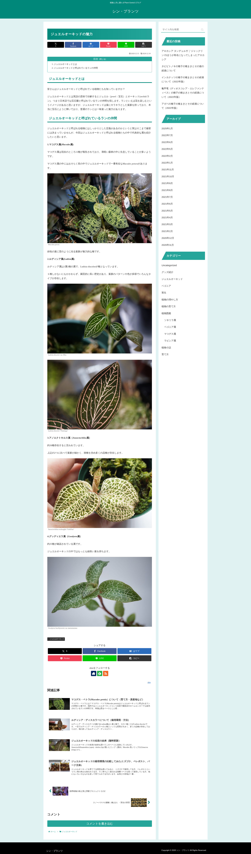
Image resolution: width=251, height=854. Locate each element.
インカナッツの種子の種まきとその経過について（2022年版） (183, 79)
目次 (95, 59)
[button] (143, 45)
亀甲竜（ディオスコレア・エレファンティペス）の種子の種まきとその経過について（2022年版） (183, 92)
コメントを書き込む (99, 823)
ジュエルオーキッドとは (65, 64)
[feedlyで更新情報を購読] (99, 673)
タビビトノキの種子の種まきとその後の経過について (183, 68)
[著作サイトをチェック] (93, 673)
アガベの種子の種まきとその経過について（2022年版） (183, 105)
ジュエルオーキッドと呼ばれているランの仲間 (76, 68)
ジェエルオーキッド (57, 639)
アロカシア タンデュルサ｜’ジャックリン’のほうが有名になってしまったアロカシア (183, 55)
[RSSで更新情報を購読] (105, 673)
